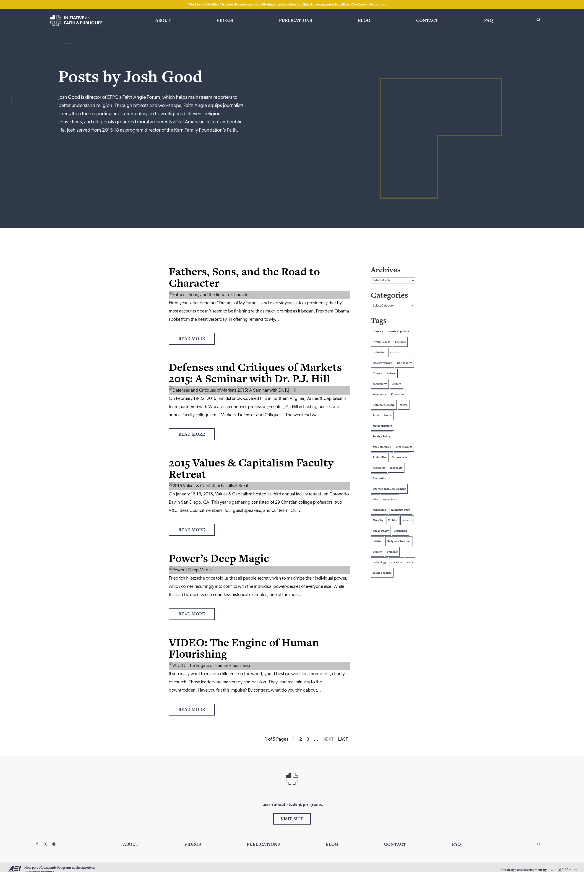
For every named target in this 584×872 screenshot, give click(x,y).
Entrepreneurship (384, 405)
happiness (379, 468)
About (163, 20)
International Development (389, 489)
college (391, 373)
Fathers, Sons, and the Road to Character (244, 277)
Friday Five (380, 457)
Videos (224, 20)
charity (394, 352)
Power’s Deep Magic (219, 558)
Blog (364, 20)
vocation (396, 562)
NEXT (328, 739)
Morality (378, 520)
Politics (392, 520)
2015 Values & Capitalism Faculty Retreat (251, 468)
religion (377, 541)
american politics (398, 331)
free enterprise (382, 447)
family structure (382, 426)
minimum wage (400, 510)
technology (379, 562)
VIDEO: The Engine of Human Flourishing (244, 648)
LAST (343, 739)
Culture (396, 384)
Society (377, 552)
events (403, 405)
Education (397, 394)
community (380, 384)
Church (377, 373)
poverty (407, 520)
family (387, 415)
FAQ (488, 20)
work (410, 562)
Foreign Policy (381, 436)
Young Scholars (382, 573)
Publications (295, 20)
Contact (427, 20)
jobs (375, 499)
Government (399, 457)
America (378, 331)
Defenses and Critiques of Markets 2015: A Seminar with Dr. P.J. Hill (255, 372)
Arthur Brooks (381, 342)
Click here (358, 4)
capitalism (379, 352)
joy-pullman (390, 499)
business (400, 342)
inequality (396, 468)
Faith (376, 415)
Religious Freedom (398, 541)
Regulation (400, 531)
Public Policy (381, 531)
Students (392, 552)
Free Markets (404, 447)
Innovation (379, 478)
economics (379, 394)
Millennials (379, 510)
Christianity (404, 363)
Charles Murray (382, 363)
